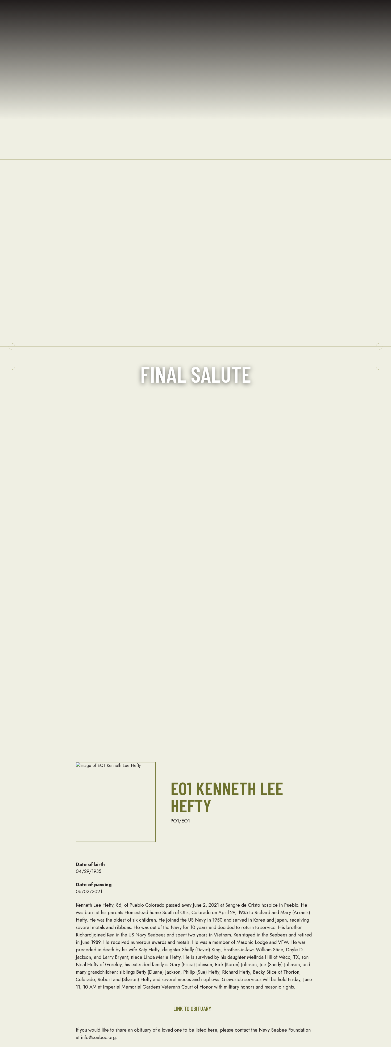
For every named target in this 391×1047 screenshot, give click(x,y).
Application (129, 61)
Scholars (126, 68)
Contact (53, 113)
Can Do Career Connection (303, 68)
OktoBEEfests (187, 105)
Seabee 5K (185, 98)
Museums (244, 53)
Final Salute (246, 46)
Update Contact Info (243, 121)
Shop (330, 79)
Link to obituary (192, 1008)
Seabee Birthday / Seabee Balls (187, 68)
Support (280, 24)
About (36, 47)
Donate (299, 23)
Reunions (183, 53)
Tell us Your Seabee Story (246, 98)
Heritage (222, 9)
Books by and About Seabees (245, 143)
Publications (57, 61)
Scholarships (98, 61)
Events (164, 39)
